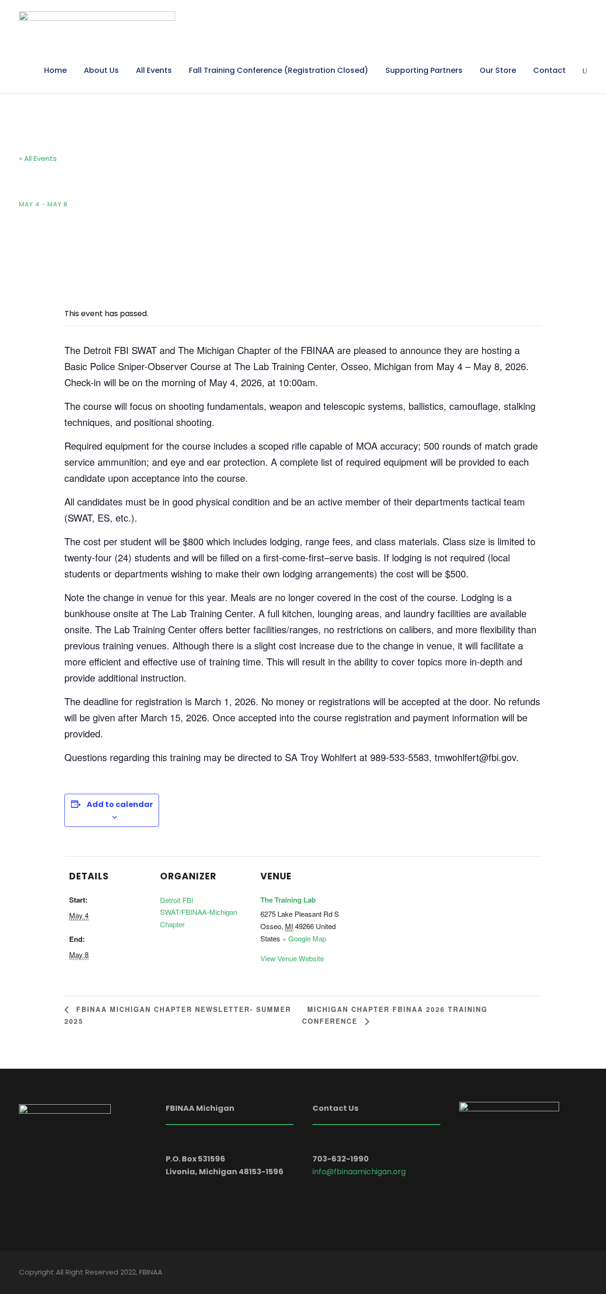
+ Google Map (304, 938)
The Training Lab (288, 900)
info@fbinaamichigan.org (359, 1171)
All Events (154, 70)
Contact (549, 70)
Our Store (498, 70)
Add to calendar (120, 804)
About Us (101, 70)
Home (55, 70)
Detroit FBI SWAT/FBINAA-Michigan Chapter (198, 912)
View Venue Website (292, 958)
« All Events (38, 158)
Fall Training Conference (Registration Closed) (278, 70)
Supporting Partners (424, 70)
